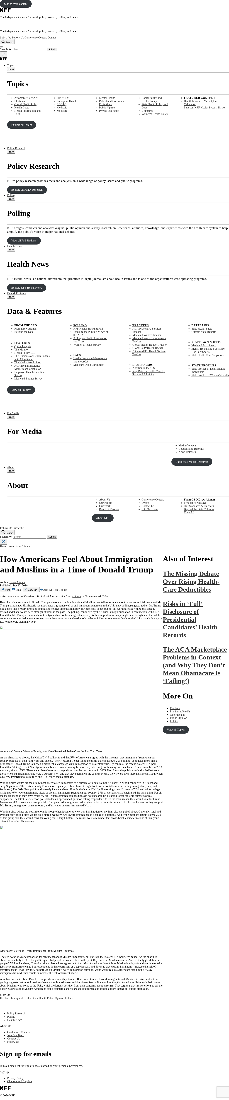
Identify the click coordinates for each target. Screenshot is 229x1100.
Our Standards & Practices (199, 505)
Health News (14, 246)
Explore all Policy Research (27, 189)
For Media (13, 413)
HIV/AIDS (63, 97)
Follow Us (18, 37)
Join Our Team (150, 509)
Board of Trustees (109, 509)
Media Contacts (187, 445)
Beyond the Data (23, 331)
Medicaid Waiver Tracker (146, 335)
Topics (11, 65)
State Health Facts (201, 328)
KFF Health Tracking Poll (88, 328)
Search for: (6, 49)
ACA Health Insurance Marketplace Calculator (27, 367)
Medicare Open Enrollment (88, 364)
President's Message (195, 502)
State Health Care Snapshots (207, 355)
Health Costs (21, 107)
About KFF (102, 517)
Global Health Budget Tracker (149, 344)
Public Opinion (107, 107)
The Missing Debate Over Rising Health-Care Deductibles (191, 581)
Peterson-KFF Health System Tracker (205, 107)
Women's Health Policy (155, 113)
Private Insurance (109, 110)
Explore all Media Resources (192, 461)
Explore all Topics (21, 124)
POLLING (80, 325)
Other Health (39, 998)
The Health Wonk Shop (27, 362)
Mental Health (107, 97)
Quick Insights (22, 346)
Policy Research (16, 148)
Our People (105, 502)
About (10, 467)
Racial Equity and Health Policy (152, 99)
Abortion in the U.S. (143, 367)
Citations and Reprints (191, 448)
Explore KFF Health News (26, 287)
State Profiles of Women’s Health (210, 375)
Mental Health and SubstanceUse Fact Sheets (208, 350)
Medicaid (62, 107)
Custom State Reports (203, 331)
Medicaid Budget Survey (28, 378)
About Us (104, 499)
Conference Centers (36, 37)
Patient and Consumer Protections (111, 103)
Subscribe (5, 37)
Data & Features (16, 293)
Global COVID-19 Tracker (147, 347)
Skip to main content (15, 3)
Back (11, 69)
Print (7, 590)
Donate (52, 37)
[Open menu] (1, 46)
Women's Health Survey (87, 344)
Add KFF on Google (55, 589)
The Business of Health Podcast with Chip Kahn (32, 357)
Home (3, 546)
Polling (11, 195)
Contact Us (148, 505)
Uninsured (147, 110)
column (76, 596)
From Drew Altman (25, 328)
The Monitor (21, 349)
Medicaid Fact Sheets (203, 345)
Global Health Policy (26, 104)
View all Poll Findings (23, 240)
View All (189, 512)
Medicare (62, 110)
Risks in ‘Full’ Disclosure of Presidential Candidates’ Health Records (190, 619)
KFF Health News (19, 279)
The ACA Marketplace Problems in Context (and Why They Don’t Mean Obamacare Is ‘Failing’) (195, 665)
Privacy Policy (15, 1078)
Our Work (105, 505)
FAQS (77, 355)
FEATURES (22, 343)
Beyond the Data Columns (199, 509)
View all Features (21, 389)
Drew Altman (17, 582)
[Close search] (3, 54)
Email (19, 589)
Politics (69, 998)
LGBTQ (62, 104)
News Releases (187, 451)
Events (145, 502)
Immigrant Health (67, 101)
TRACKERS (140, 325)
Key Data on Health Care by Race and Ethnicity (148, 373)
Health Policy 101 (24, 352)
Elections (19, 101)
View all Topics (176, 729)
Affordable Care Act (25, 97)
